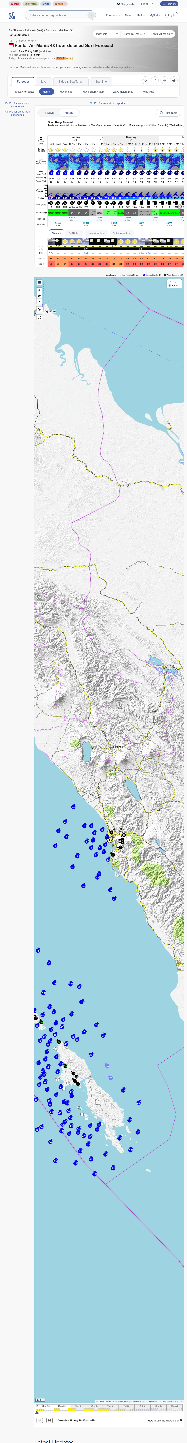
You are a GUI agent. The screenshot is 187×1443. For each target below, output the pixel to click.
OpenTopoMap (167, 1401)
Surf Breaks (15, 30)
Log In (171, 15)
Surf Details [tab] (74, 233)
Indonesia (34, 30)
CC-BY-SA (178, 1401)
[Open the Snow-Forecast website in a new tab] (15, 3)
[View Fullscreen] (39, 317)
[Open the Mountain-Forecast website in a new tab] (30, 3)
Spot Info (101, 81)
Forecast (23, 81)
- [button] (39, 301)
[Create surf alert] (155, 80)
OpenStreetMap (124, 1401)
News (128, 15)
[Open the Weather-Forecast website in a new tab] (60, 3)
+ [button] (39, 290)
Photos (141, 15)
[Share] (164, 80)
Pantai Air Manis (19, 35)
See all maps (41, 163)
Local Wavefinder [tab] (96, 233)
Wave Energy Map (93, 91)
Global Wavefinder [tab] (122, 233)
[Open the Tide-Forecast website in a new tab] (45, 3)
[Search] (91, 15)
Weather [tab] (56, 233)
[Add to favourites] (145, 80)
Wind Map (148, 91)
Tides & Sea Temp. (71, 81)
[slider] (37, 1412)
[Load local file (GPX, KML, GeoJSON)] (39, 282)
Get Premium (169, 3)
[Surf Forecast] (12, 15)
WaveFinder (66, 91)
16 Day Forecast (24, 91)
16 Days (48, 113)
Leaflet (101, 1401)
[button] (109, 840)
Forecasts (112, 15)
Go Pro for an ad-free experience (17, 104)
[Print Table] (174, 80)
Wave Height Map (123, 91)
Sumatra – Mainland (60, 30)
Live (44, 81)
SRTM (144, 1401)
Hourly (46, 91)
